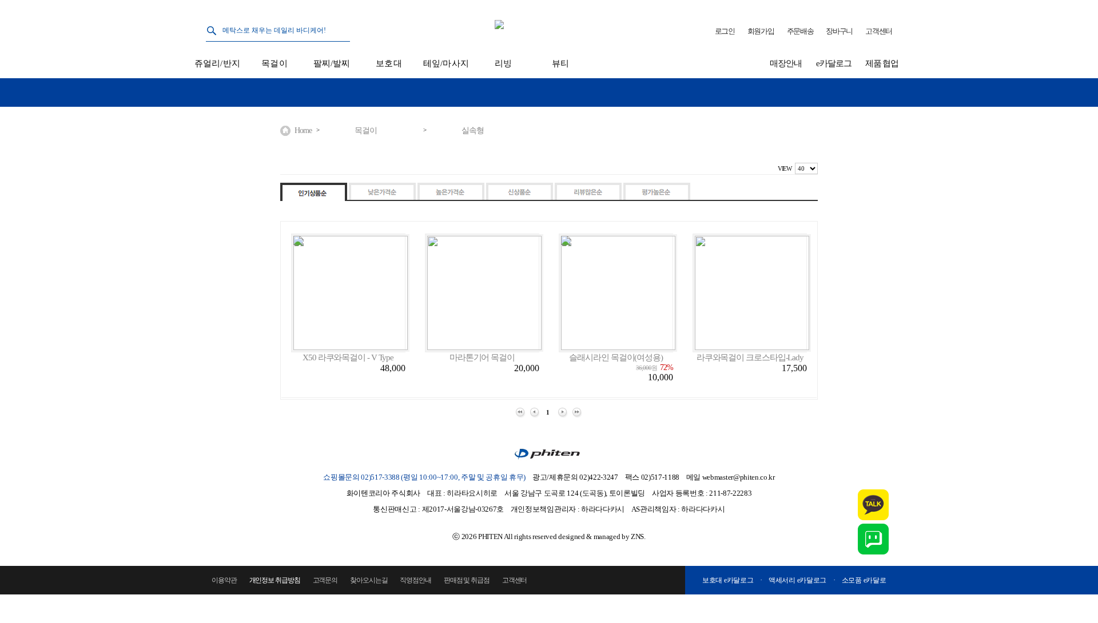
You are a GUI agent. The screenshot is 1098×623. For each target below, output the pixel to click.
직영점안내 (415, 580)
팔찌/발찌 (332, 63)
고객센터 (878, 31)
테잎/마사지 (446, 63)
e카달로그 (834, 63)
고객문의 (325, 580)
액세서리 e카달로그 (797, 580)
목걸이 (274, 63)
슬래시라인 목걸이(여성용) (616, 357)
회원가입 (760, 31)
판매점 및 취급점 (467, 580)
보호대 (388, 63)
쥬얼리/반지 (217, 63)
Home (303, 130)
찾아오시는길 (368, 580)
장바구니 (839, 31)
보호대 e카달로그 (727, 580)
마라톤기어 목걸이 (482, 357)
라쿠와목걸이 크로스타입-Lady (750, 357)
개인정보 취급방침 (274, 580)
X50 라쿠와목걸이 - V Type (348, 357)
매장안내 (786, 63)
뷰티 (560, 63)
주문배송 (800, 31)
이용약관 (224, 580)
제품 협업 (882, 63)
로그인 (725, 31)
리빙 (503, 63)
